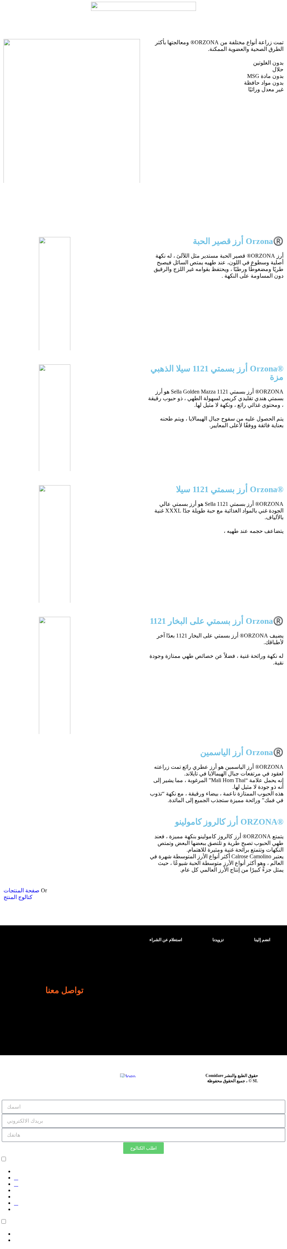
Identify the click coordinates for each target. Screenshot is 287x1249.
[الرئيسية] (9, 1159)
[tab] (164, 939)
